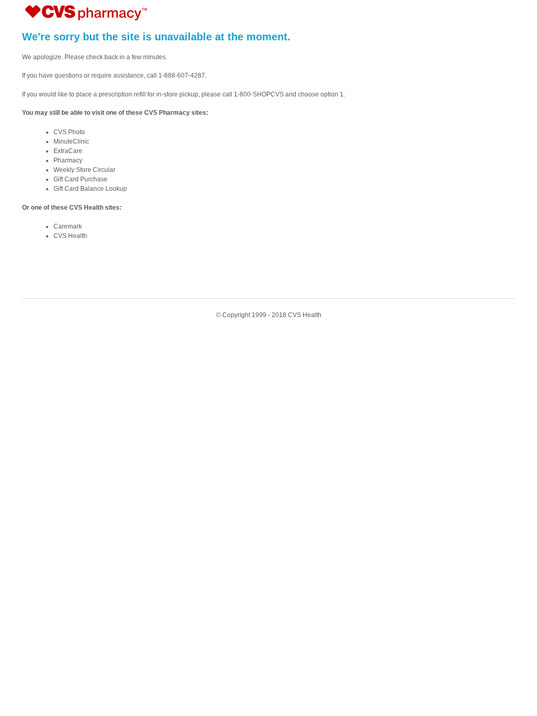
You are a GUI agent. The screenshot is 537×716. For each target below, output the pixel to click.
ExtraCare (67, 151)
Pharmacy (67, 160)
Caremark (67, 226)
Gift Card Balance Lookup (90, 188)
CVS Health (70, 236)
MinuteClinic (71, 141)
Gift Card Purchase (80, 179)
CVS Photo (69, 132)
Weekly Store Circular (84, 169)
